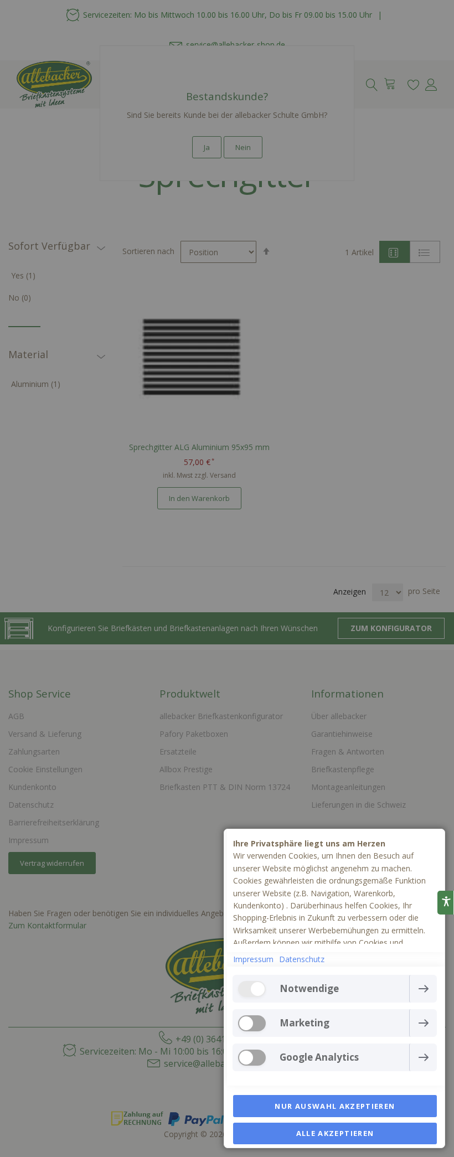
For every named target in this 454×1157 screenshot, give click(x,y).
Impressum (253, 959)
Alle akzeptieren (335, 1133)
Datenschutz (301, 959)
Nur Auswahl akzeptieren (335, 1106)
